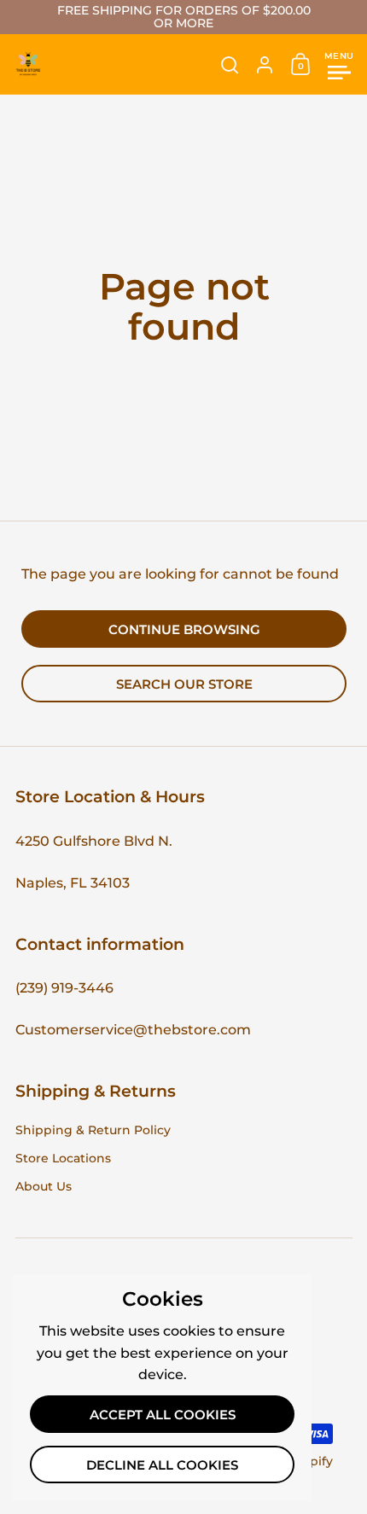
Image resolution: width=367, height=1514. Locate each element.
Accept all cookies (163, 1415)
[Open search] (230, 65)
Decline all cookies (162, 1465)
